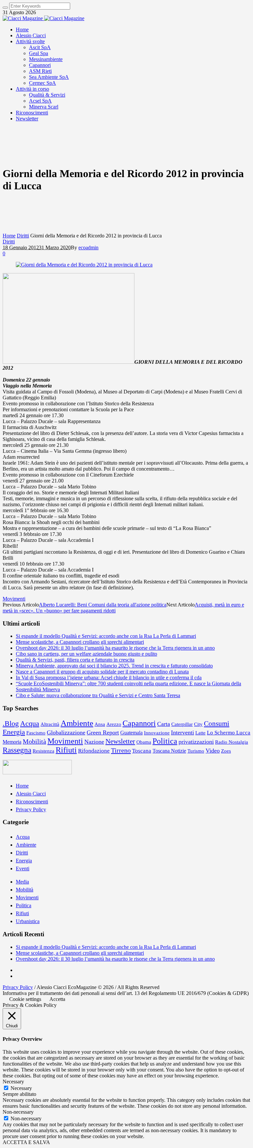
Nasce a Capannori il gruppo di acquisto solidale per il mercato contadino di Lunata (102, 671)
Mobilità (34, 741)
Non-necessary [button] (18, 1112)
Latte (200, 732)
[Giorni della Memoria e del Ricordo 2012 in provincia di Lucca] (84, 264)
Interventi (182, 732)
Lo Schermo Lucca (228, 732)
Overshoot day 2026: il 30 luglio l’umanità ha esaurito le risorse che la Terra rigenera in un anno (115, 648)
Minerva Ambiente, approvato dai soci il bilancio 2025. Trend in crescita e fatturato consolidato (114, 665)
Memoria (12, 742)
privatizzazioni (196, 741)
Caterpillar (182, 724)
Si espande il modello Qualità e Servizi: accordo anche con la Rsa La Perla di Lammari (106, 636)
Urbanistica (28, 921)
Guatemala (131, 732)
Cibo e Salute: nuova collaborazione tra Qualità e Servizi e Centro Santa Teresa (98, 695)
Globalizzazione (66, 732)
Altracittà (50, 724)
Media (22, 881)
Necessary (21, 1088)
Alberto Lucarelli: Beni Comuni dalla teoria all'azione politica (102, 604)
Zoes (226, 751)
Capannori (139, 723)
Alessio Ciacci (31, 793)
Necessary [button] (13, 1081)
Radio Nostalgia (231, 742)
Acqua (29, 723)
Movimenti (14, 599)
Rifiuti (66, 750)
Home (9, 235)
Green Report (103, 732)
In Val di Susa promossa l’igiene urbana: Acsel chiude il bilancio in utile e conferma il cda (109, 677)
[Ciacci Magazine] (43, 18)
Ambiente (77, 723)
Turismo (195, 751)
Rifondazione (94, 751)
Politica (165, 740)
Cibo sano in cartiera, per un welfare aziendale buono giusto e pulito (86, 654)
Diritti (23, 235)
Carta (163, 724)
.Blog (11, 724)
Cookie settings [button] (25, 999)
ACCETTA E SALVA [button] (26, 1142)
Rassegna (17, 750)
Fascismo (35, 732)
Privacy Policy (31, 809)
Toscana (141, 751)
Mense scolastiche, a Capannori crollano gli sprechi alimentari (80, 642)
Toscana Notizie (169, 751)
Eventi (22, 868)
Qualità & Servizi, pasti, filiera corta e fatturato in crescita (75, 660)
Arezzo (113, 724)
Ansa (100, 724)
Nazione (94, 741)
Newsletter (120, 741)
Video (213, 750)
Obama (143, 742)
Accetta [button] (57, 999)
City (198, 724)
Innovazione (157, 732)
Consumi (216, 724)
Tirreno (121, 750)
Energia (14, 732)
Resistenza (43, 751)
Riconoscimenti (32, 801)
